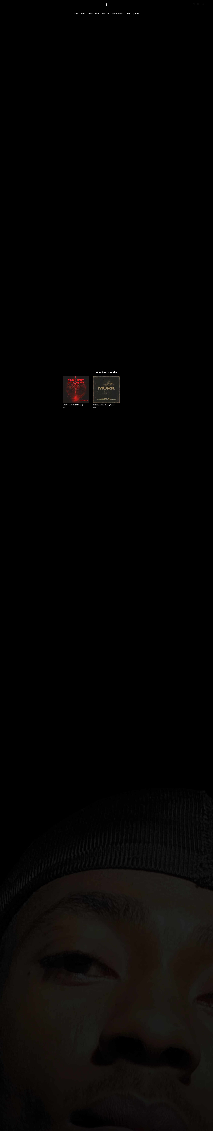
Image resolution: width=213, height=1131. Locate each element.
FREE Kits (136, 13)
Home (76, 13)
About (83, 13)
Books (90, 13)
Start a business (117, 13)
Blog (128, 13)
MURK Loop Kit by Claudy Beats (103, 405)
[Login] (198, 3)
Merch (97, 13)
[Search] (194, 3)
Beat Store (105, 13)
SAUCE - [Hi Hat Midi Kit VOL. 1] (73, 405)
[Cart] (203, 3)
